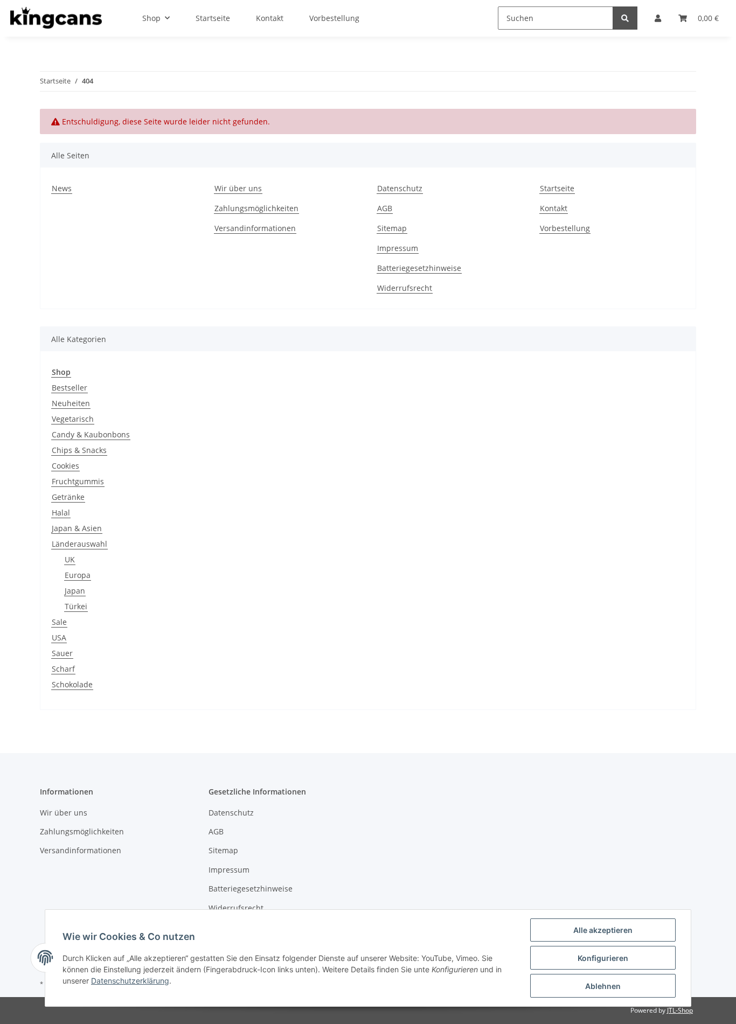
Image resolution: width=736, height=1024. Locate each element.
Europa (78, 575)
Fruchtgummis (78, 481)
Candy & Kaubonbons (91, 434)
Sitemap (392, 228)
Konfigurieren (603, 958)
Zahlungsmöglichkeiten (256, 208)
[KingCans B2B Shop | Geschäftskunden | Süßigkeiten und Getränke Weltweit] (56, 18)
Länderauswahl (79, 544)
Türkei (76, 606)
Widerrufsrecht (404, 288)
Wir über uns (238, 188)
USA (59, 637)
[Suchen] (625, 18)
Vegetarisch (73, 419)
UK (70, 559)
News (62, 188)
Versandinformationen (255, 228)
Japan (75, 591)
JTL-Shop (680, 1010)
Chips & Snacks (79, 450)
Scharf (63, 669)
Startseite (557, 188)
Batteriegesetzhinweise (419, 268)
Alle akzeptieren (603, 930)
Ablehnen (603, 986)
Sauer (62, 653)
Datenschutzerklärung (130, 980)
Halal (61, 512)
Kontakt (553, 208)
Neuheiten (71, 403)
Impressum (397, 248)
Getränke (68, 497)
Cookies (65, 466)
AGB (384, 208)
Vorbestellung (565, 228)
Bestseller (69, 387)
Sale (59, 622)
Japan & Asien (77, 528)
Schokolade (72, 684)
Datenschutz (399, 188)
